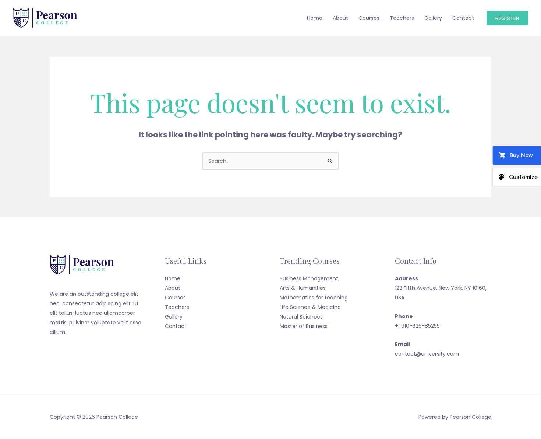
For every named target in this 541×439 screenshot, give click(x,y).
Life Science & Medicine (310, 307)
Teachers (402, 18)
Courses (368, 18)
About (340, 18)
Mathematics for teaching (314, 297)
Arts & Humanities (303, 288)
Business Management (309, 278)
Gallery (433, 18)
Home (314, 18)
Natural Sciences (301, 316)
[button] (507, 18)
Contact (463, 18)
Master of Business (304, 326)
